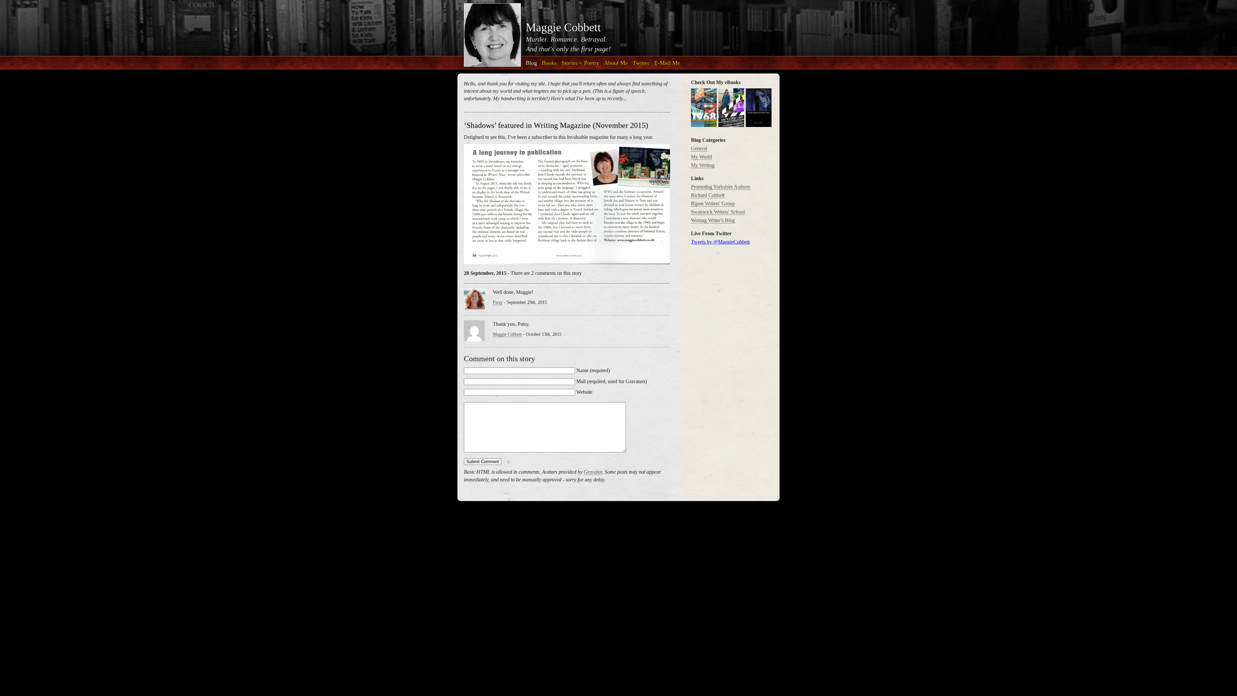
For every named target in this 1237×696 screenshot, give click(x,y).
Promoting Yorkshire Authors (720, 186)
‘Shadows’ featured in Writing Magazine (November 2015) (556, 125)
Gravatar (593, 472)
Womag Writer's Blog (713, 220)
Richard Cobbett (707, 195)
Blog (531, 63)
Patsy (498, 302)
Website (584, 392)
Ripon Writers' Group (713, 203)
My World (701, 157)
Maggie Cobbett (507, 334)
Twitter (641, 63)
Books (549, 63)
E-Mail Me (667, 63)
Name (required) (593, 370)
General (699, 148)
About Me (616, 63)
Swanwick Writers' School (718, 212)
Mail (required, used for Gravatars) (611, 381)
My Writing (702, 165)
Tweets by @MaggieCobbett (720, 242)
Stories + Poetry (580, 63)
